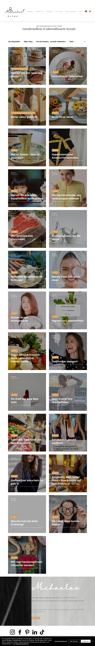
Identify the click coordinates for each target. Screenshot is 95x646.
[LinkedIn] (14, 16)
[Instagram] (8, 16)
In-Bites (55, 72)
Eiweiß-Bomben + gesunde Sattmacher (51, 41)
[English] (90, 11)
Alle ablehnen (74, 641)
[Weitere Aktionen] (43, 51)
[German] (86, 11)
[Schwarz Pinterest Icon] (12, 16)
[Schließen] (93, 641)
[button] (84, 42)
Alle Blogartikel (14, 41)
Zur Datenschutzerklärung (21, 644)
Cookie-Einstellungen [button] (61, 641)
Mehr (71, 41)
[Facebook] (10, 16)
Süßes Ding (28, 41)
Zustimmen (85, 641)
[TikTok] (17, 16)
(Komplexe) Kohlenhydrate (19, 69)
